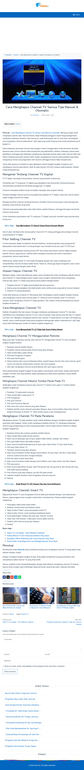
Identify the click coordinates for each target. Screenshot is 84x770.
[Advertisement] (42, 35)
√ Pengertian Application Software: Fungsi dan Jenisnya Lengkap (63, 622)
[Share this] (4, 577)
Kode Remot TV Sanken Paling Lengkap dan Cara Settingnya (40, 607)
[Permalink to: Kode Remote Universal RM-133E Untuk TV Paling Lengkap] (69, 595)
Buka (17, 124)
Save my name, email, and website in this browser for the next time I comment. (34, 666)
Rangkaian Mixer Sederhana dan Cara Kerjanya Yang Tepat (30, 538)
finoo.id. (38, 765)
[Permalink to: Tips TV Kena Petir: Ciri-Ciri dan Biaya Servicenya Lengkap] (15, 595)
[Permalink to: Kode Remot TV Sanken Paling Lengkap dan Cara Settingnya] (42, 595)
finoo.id (21, 549)
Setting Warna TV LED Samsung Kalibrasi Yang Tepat (28, 535)
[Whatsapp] (19, 577)
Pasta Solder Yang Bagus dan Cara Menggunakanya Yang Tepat (32, 541)
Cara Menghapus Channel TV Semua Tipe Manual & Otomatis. (35, 132)
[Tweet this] (8, 577)
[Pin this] (12, 577)
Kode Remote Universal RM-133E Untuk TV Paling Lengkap (68, 607)
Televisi (11, 614)
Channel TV (25, 614)
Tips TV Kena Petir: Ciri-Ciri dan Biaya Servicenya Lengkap (14, 607)
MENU (78, 15)
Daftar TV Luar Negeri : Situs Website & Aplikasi (25, 533)
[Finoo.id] (42, 4)
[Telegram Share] (15, 577)
